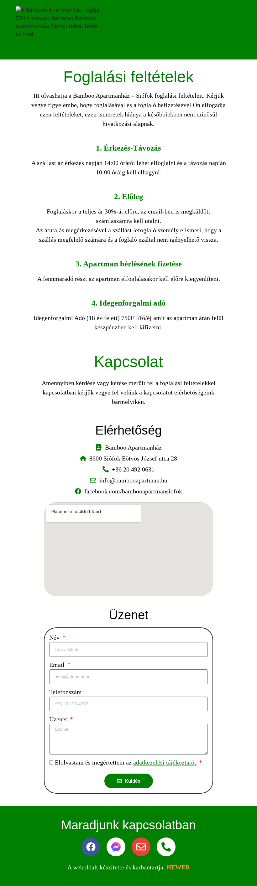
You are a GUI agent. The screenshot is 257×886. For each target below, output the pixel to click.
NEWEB (178, 867)
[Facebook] (90, 846)
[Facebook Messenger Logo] (116, 846)
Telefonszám (65, 691)
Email (57, 664)
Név (55, 637)
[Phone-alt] (166, 846)
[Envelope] (141, 846)
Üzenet (59, 719)
